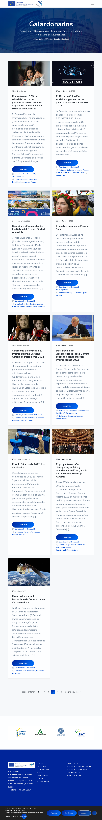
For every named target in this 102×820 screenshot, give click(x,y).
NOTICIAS (41, 766)
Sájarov (22, 535)
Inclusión (15, 307)
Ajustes (84, 813)
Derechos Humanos (75, 416)
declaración (63, 416)
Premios (83, 173)
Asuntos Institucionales (68, 411)
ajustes (24, 816)
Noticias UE (43, 39)
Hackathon (40, 671)
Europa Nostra (70, 545)
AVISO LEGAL (73, 763)
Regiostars (60, 175)
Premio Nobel (61, 419)
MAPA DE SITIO (74, 775)
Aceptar (54, 813)
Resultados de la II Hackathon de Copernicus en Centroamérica (28, 599)
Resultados (16, 673)
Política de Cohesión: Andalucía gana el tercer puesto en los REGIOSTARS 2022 (72, 101)
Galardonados (55, 39)
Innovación (33, 179)
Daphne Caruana (21, 418)
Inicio (35, 39)
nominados (19, 532)
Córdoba (29, 304)
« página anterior (28, 692)
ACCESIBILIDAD (74, 772)
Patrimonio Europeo (63, 547)
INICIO (40, 763)
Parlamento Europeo (67, 293)
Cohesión (70, 170)
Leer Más (23, 169)
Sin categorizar (18, 176)
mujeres (27, 182)
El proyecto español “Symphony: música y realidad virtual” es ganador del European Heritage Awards (72, 470)
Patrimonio (81, 545)
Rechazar (69, 813)
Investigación (17, 182)
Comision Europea (21, 179)
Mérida (22, 307)
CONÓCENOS (43, 781)
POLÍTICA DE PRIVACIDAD (79, 766)
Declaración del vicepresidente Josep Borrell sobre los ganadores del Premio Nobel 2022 (72, 355)
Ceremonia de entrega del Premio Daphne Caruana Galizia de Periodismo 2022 (28, 353)
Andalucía (62, 170)
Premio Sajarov (81, 293)
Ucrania (59, 295)
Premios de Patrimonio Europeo (68, 550)
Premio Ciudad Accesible (35, 307)
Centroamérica (20, 671)
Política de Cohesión (71, 173)
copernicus (31, 671)
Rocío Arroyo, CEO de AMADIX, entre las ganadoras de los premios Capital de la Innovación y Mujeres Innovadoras (27, 102)
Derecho (18, 415)
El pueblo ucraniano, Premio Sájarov (72, 228)
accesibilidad (20, 304)
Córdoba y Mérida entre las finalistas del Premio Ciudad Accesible (28, 229)
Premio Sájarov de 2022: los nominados (28, 466)
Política (59, 173)
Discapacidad (38, 304)
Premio (33, 182)
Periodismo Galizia (19, 420)
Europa (61, 545)
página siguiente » (73, 692)
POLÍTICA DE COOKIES (77, 769)
